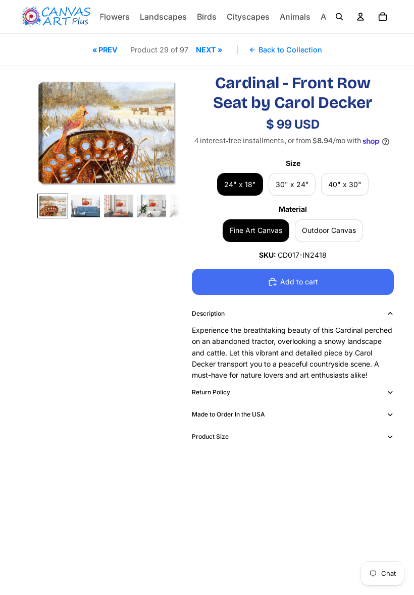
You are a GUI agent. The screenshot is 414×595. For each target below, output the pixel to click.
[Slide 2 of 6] (85, 206)
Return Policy (211, 392)
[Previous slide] (44, 133)
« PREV (105, 49)
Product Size (210, 436)
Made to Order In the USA (228, 414)
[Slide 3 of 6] (118, 206)
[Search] (339, 17)
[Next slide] (168, 133)
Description (208, 313)
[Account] (360, 17)
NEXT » (209, 49)
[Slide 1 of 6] (52, 206)
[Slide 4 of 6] (151, 206)
